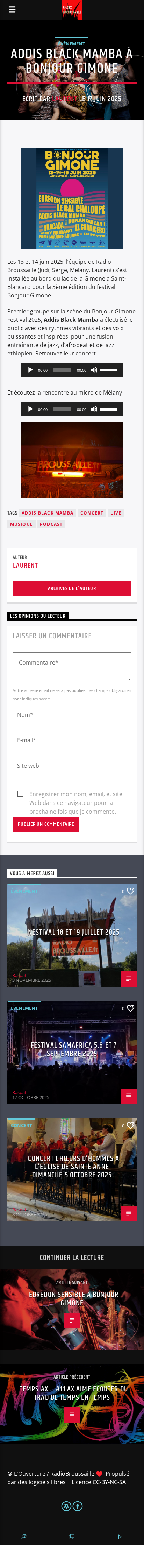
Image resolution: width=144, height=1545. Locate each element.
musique (21, 524)
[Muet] (94, 370)
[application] (72, 370)
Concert (21, 1125)
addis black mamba (47, 513)
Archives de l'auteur (72, 588)
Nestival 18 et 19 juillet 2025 (74, 932)
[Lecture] (30, 370)
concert (91, 513)
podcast (51, 524)
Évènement (71, 44)
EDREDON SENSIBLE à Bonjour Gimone (73, 1299)
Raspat (19, 975)
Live (115, 513)
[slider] (109, 369)
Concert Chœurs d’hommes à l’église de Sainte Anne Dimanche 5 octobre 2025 (73, 1167)
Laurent (64, 99)
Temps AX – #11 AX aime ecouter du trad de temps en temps (74, 1393)
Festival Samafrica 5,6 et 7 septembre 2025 (74, 1049)
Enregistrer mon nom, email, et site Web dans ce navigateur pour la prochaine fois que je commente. (75, 794)
